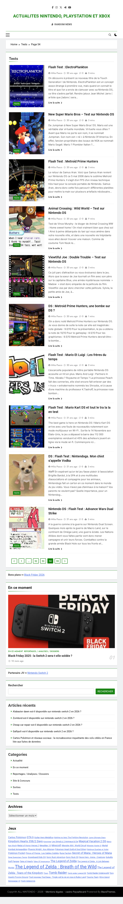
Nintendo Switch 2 (37, 672)
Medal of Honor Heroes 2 (28, 845)
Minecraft (56, 845)
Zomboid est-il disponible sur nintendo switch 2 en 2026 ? (43, 718)
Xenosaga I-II (14, 881)
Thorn (46, 873)
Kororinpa (47, 842)
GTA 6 (30, 837)
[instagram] (56, 7)
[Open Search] (110, 35)
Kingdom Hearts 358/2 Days (25, 841)
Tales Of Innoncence (41, 861)
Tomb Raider (58, 873)
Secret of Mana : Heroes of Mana (92, 853)
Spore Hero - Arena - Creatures (92, 857)
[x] (61, 7)
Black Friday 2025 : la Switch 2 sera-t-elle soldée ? (40, 655)
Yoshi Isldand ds (28, 881)
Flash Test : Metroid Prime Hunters (73, 161)
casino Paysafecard (76, 891)
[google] (65, 7)
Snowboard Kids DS (37, 857)
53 (43, 561)
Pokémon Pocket (16, 853)
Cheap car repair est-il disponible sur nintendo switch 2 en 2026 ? (47, 724)
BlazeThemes (108, 891)
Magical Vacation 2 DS (92, 841)
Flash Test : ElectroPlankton (68, 67)
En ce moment (15, 651)
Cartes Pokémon (17, 837)
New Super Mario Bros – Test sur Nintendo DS (81, 114)
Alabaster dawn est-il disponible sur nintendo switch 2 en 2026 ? (47, 711)
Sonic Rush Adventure (55, 857)
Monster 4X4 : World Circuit (74, 845)
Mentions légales (54, 891)
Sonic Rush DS (72, 857)
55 (57, 561)
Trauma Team (92, 877)
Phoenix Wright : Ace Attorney (41, 849)
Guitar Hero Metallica (43, 837)
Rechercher (15, 685)
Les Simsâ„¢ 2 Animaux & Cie (65, 841)
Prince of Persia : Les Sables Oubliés (42, 853)
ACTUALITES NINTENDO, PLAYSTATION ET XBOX (61, 16)
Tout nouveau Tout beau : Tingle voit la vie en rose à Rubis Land (57, 877)
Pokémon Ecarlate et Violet (97, 849)
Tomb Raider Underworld (98, 873)
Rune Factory (65, 853)
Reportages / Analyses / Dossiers (41, 651)
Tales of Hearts (26, 861)
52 (36, 561)
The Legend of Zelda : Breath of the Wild (56, 866)
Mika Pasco (56, 73)
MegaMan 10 (45, 845)
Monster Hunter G (94, 846)
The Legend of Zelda (63, 861)
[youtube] (69, 7)
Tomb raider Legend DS (77, 873)
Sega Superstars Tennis (17, 857)
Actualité (17, 760)
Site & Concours (21, 780)
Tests (16, 103)
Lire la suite (54, 102)
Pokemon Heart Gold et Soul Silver (70, 849)
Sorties (16, 787)
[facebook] (52, 7)
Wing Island (104, 877)
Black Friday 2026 (34, 574)
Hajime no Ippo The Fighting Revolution (71, 837)
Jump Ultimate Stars (97, 838)
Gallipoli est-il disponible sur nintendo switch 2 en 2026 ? (43, 731)
